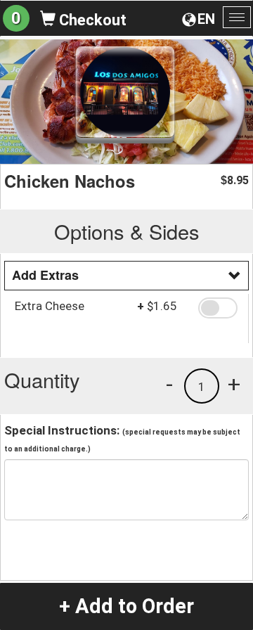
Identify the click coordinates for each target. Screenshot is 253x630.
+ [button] (234, 384)
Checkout (91, 20)
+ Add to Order (126, 606)
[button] (218, 308)
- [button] (169, 384)
